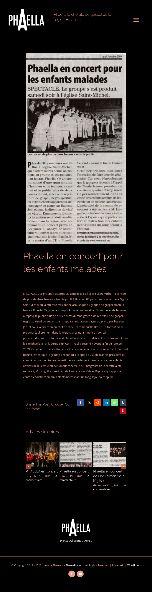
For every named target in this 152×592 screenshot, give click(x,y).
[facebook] (71, 574)
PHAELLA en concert (42, 471)
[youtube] (80, 574)
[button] (28, 466)
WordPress (134, 565)
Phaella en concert (74, 471)
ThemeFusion (74, 565)
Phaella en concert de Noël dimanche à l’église (109, 475)
